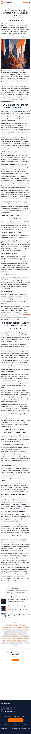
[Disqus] (15, 681)
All (3, 590)
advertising (16, 625)
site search (17, 642)
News (12, 592)
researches (25, 640)
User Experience (15, 593)
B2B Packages (17, 728)
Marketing (7, 592)
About (6, 728)
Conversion (10, 629)
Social (22, 642)
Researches (18, 592)
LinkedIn (15, 724)
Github (25, 724)
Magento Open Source (24, 636)
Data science (18, 590)
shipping (7, 642)
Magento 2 (15, 634)
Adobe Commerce (9, 625)
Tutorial (23, 592)
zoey (17, 644)
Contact (25, 2)
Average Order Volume (7, 627)
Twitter (5, 724)
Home (2, 728)
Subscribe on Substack (15, 720)
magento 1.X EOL (8, 634)
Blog (29, 728)
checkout (4, 629)
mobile (14, 638)
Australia (23, 625)
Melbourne (4, 638)
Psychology (20, 640)
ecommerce (22, 629)
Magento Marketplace (15, 636)
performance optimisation (11, 640)
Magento (4, 6)
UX (13, 644)
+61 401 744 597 (9, 709)
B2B (13, 627)
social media (26, 642)
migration (9, 638)
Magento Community (22, 634)
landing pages (18, 631)
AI (5, 590)
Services (11, 728)
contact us (16, 422)
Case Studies (23, 728)
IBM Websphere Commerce (9, 631)
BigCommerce (10, 590)
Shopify (12, 642)
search (3, 642)
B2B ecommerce (18, 627)
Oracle (4, 640)
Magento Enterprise (5, 636)
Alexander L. (9, 17)
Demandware (15, 629)
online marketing (19, 638)
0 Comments (21, 17)
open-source (26, 638)
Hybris (27, 629)
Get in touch (15, 660)
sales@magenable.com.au (9, 711)
